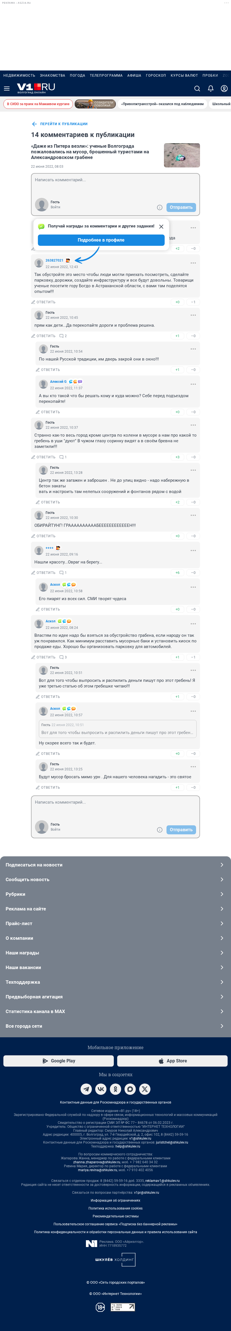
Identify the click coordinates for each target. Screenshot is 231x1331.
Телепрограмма (106, 76)
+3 (177, 457)
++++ (50, 548)
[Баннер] (95, 104)
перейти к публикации (64, 124)
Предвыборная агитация (34, 997)
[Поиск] (197, 88)
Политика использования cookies (115, 1208)
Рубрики (15, 894)
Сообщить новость (27, 879)
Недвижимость (19, 76)
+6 (177, 573)
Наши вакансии (23, 967)
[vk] (100, 1089)
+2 (177, 248)
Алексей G (58, 382)
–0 (193, 248)
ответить (46, 302)
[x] (144, 1089)
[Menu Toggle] (7, 88)
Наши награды (22, 953)
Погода (77, 76)
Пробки (210, 76)
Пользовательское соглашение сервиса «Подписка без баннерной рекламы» (115, 1224)
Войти (55, 207)
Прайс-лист (19, 923)
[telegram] (86, 1089)
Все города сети (24, 1026)
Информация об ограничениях (115, 1200)
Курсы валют (184, 76)
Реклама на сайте (26, 909)
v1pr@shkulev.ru (146, 1193)
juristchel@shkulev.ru (172, 1142)
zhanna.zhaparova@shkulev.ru (96, 1162)
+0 (177, 302)
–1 (193, 302)
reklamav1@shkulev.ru (162, 1181)
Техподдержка (23, 982)
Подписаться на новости (34, 865)
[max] (130, 1089)
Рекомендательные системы (116, 1216)
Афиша (134, 76)
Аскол (55, 585)
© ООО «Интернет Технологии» (115, 1294)
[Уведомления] (210, 88)
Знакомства (52, 76)
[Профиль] (224, 88)
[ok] (115, 1089)
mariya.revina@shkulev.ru (97, 1170)
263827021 (54, 260)
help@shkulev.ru (127, 1146)
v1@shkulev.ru (140, 1138)
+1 (177, 336)
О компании (19, 938)
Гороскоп (156, 76)
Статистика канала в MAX (35, 1011)
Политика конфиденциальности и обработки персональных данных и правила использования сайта (115, 1232)
